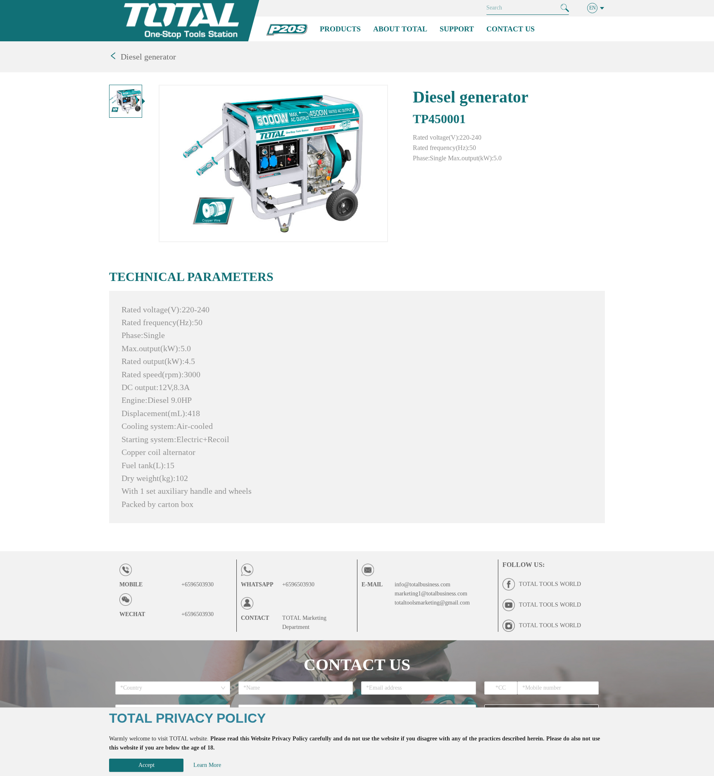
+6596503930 (197, 584)
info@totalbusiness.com (422, 584)
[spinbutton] (501, 688)
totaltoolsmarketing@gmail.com (432, 603)
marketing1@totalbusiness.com (431, 593)
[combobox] (169, 688)
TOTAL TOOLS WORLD (550, 584)
